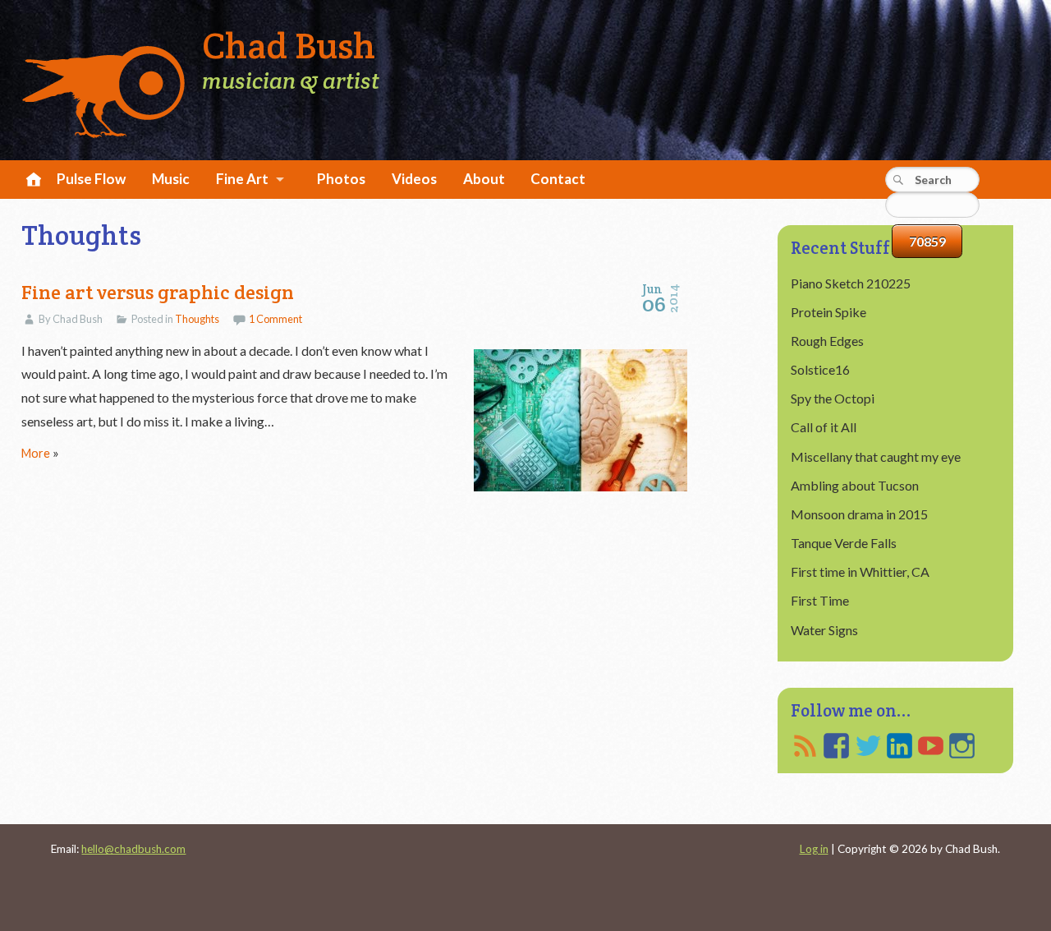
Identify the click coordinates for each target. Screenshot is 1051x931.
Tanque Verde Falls (844, 543)
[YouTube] (930, 745)
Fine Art (242, 178)
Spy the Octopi (832, 398)
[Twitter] (868, 745)
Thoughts (197, 318)
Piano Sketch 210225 (851, 283)
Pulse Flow (91, 178)
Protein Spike (828, 312)
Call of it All (823, 427)
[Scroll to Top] (979, 867)
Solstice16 (820, 369)
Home (31, 180)
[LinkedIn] (899, 745)
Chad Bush (288, 46)
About (484, 178)
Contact (557, 178)
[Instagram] (962, 745)
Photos (341, 178)
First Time (820, 600)
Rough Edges (827, 340)
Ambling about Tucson (855, 485)
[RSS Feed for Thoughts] (805, 745)
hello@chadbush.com (133, 848)
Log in (814, 848)
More (35, 453)
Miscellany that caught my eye (876, 456)
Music (171, 178)
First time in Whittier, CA (860, 571)
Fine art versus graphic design (157, 292)
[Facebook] (836, 745)
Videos (414, 178)
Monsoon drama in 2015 (859, 514)
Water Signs (824, 630)
